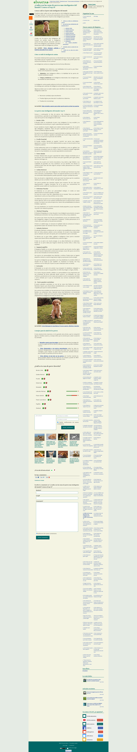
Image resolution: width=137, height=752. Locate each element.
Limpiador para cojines (86, 628)
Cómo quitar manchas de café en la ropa (88, 450)
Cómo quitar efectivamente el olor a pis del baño (88, 68)
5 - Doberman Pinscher (69, 34)
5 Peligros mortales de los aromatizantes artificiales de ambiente (88, 322)
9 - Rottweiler (67, 41)
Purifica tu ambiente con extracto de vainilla (88, 383)
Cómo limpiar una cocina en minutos (87, 102)
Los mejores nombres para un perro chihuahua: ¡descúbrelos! (50, 460)
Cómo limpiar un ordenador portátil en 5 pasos (87, 401)
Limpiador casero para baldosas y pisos (98, 98)
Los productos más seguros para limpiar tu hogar (88, 547)
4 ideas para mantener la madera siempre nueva (98, 407)
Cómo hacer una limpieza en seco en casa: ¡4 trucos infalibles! (87, 274)
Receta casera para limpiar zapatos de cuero (98, 152)
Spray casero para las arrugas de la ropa (98, 348)
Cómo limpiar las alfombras (86, 220)
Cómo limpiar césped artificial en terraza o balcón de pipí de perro (88, 304)
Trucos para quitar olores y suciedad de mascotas (98, 147)
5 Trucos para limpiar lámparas (87, 243)
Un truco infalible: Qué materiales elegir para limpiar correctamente (98, 494)
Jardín (84, 23)
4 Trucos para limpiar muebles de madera (87, 49)
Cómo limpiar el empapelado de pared (98, 188)
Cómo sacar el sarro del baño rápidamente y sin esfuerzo (87, 135)
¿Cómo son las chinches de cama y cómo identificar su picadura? (87, 523)
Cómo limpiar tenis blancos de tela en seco (88, 87)
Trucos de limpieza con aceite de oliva (98, 461)
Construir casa (86, 20)
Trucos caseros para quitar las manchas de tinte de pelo (87, 112)
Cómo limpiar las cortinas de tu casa (98, 333)
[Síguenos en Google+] (84, 731)
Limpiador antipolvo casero (98, 411)
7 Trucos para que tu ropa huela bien (98, 173)
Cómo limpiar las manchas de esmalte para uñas (98, 579)
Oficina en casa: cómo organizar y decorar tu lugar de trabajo (87, 624)
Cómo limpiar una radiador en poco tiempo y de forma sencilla (98, 281)
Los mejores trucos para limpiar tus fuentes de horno (87, 158)
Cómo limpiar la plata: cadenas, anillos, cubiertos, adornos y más (87, 168)
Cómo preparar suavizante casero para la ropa (98, 232)
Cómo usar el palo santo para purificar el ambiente (98, 416)
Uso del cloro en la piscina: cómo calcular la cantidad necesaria (98, 38)
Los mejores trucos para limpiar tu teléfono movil (87, 248)
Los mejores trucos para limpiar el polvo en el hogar (87, 232)
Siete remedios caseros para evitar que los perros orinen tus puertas (60, 106)
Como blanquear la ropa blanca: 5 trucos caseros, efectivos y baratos (60, 326)
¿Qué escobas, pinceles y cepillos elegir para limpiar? (98, 421)
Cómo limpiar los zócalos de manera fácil (88, 569)
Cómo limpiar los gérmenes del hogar (98, 551)
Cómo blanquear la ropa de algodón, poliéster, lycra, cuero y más (98, 112)
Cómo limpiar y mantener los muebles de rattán (98, 273)
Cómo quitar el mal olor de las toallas (98, 197)
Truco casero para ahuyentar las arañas (98, 344)
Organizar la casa (63, 1)
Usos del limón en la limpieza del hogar (98, 596)
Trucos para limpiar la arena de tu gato (98, 643)
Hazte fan (100, 727)
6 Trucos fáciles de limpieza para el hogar (87, 468)
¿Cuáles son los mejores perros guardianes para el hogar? (87, 488)
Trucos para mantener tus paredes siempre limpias (88, 361)
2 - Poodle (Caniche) (69, 30)
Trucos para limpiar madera (98, 67)
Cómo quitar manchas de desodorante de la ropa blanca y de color (88, 529)
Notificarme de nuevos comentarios (47, 533)
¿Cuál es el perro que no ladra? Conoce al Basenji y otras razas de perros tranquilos (39, 444)
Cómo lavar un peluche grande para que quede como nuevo (87, 238)
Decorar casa (96, 20)
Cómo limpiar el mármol (97, 438)
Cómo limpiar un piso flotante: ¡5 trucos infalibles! (98, 129)
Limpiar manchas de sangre (98, 352)
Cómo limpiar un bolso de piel (86, 264)
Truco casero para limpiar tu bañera (87, 316)
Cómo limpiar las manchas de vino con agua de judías (98, 481)
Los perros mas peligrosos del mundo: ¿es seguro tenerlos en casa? (74, 443)
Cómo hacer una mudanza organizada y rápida (98, 451)
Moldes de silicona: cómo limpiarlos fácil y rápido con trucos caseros (87, 208)
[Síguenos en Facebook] (84, 728)
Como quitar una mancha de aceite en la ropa (88, 45)
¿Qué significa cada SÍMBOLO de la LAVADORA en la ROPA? (87, 474)
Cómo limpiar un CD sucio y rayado (87, 286)
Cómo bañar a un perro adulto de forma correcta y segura (62, 460)
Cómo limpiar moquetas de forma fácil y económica (98, 629)
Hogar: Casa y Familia (54, 1)
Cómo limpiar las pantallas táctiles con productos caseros (98, 540)
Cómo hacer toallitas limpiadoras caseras (98, 365)
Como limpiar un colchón (97, 184)
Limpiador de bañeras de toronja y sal (98, 569)
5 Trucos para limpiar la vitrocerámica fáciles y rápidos (98, 523)
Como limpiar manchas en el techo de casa (98, 574)
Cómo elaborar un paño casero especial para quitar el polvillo (98, 609)
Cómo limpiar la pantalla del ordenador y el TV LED (88, 129)
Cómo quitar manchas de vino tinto (88, 420)
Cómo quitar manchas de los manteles (98, 49)
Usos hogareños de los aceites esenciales (98, 639)
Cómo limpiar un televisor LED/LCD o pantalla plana (87, 388)
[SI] (45, 370)
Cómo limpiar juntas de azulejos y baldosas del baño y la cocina (98, 310)
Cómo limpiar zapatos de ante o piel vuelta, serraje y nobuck (98, 158)
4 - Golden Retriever (69, 33)
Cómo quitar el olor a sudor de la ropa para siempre (87, 189)
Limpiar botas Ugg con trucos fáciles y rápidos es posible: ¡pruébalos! (98, 317)
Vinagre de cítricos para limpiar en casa (87, 584)
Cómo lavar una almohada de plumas (98, 259)
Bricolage (96, 16)
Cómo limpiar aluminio (97, 118)
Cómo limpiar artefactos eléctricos (98, 655)
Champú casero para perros (98, 178)
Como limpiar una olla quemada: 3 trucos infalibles (88, 292)
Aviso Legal (65, 745)
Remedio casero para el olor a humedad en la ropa (98, 78)
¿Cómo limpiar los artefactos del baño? (87, 356)
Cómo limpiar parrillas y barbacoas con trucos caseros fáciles (98, 529)
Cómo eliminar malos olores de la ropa (98, 166)
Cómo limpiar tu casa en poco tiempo (87, 415)
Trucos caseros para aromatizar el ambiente (98, 226)
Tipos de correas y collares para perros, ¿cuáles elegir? (87, 617)
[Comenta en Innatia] (84, 716)
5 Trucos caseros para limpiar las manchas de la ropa (88, 107)
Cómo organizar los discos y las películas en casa (87, 579)
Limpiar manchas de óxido (87, 57)
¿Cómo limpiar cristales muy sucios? (98, 83)
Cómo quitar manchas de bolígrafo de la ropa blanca (88, 73)
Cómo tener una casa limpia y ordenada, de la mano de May (87, 563)
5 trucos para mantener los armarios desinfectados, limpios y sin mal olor (98, 141)
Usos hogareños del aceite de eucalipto (87, 551)
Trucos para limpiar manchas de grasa (98, 53)
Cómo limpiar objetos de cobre (98, 243)
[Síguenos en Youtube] (84, 720)
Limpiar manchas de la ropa (88, 139)
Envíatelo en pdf (31, 35)
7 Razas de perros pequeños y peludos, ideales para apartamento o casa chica (63, 444)
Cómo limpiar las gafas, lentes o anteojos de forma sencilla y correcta (87, 310)
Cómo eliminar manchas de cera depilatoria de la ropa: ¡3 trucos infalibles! (98, 254)
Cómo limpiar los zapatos (86, 122)
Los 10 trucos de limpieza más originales (88, 445)
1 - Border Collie (68, 28)
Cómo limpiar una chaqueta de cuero (98, 264)
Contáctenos (71, 745)
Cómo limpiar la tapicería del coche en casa (98, 585)
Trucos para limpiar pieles (87, 162)
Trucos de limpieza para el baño (87, 98)
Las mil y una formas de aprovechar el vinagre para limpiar (87, 334)
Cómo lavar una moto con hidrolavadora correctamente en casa (88, 635)
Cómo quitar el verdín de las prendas (87, 348)
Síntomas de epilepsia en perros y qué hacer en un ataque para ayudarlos (87, 495)
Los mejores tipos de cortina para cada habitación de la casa (98, 515)
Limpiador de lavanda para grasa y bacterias (87, 426)
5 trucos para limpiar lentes (87, 83)
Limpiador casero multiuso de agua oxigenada (97, 378)
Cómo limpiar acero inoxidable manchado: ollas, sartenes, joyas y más (98, 208)
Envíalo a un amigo (31, 24)
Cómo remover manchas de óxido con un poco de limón (98, 329)
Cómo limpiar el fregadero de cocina (87, 344)
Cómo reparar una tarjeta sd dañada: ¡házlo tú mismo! (98, 488)
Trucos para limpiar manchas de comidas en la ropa (98, 221)
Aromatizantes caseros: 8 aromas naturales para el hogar (98, 388)
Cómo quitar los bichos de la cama (97, 162)
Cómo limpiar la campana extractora (98, 356)
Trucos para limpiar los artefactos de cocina (98, 457)
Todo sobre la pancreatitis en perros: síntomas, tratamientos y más (87, 501)
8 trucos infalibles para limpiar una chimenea (98, 193)
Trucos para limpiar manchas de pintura (98, 61)
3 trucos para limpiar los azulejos (98, 106)
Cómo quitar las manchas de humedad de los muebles (87, 340)
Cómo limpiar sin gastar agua (86, 555)
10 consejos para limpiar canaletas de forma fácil (87, 574)
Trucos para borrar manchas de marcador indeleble (87, 226)
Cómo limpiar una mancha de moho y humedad (87, 62)
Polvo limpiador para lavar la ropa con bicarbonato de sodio (98, 202)
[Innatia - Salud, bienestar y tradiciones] (41, 2)
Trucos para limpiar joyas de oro (87, 77)
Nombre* (38, 490)
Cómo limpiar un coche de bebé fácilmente (97, 340)
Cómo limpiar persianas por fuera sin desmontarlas (88, 299)
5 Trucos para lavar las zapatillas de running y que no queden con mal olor (98, 557)
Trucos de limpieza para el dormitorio (87, 456)
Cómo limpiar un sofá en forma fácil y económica (87, 174)
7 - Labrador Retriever (69, 37)
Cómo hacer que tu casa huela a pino (98, 371)
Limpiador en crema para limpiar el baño (98, 383)
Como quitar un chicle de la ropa (98, 392)
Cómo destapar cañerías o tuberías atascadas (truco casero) (87, 32)
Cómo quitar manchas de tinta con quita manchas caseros (98, 45)
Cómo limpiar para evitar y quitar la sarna (98, 72)
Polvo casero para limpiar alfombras (98, 303)
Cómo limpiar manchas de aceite (87, 396)
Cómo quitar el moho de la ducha (87, 94)
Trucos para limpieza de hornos (87, 146)
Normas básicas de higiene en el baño (87, 377)
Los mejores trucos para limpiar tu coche (98, 102)
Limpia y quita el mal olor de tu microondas (87, 268)
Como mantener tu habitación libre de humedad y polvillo (87, 366)
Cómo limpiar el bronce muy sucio (87, 118)
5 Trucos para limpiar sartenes (98, 134)
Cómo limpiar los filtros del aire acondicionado (97, 535)
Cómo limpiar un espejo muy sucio (86, 406)
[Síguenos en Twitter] (84, 735)
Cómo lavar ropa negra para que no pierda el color (87, 329)
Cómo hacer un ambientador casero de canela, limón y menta (87, 215)
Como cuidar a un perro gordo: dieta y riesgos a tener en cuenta (51, 443)
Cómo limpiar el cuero (88, 52)
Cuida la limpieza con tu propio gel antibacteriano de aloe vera (98, 650)
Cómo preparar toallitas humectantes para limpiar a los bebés (87, 541)
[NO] (47, 370)
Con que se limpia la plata (98, 236)
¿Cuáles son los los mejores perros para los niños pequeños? (98, 624)
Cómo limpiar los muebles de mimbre (98, 268)
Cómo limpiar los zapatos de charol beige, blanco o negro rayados (98, 293)
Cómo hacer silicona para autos (98, 57)
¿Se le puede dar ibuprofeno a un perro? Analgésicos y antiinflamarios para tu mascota (88, 610)
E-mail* (38, 496)
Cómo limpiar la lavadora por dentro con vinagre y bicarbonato (98, 88)
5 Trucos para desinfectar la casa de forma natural (87, 179)
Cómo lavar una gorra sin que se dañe (87, 197)
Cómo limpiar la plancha (86, 184)
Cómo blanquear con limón (98, 396)
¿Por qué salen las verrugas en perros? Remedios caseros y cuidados (74, 460)
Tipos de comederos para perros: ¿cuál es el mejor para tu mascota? (98, 617)
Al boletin (85, 671)
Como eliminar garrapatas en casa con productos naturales (88, 152)
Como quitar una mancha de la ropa (98, 400)
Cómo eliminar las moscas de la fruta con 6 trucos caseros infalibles (87, 603)
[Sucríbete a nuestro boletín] (84, 724)
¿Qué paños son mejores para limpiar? (98, 321)
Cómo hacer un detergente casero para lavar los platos (87, 260)
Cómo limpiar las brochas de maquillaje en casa (87, 535)
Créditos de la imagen (73, 747)
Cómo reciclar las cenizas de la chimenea (98, 360)
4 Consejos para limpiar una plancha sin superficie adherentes (98, 602)
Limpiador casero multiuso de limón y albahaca (98, 547)
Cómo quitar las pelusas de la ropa (87, 279)
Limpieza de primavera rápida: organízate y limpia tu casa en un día (98, 564)
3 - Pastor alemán (68, 31)
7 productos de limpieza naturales (87, 411)
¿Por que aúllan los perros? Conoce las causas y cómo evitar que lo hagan (39, 460)
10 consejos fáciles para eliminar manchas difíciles (98, 469)
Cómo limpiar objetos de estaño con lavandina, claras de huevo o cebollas (87, 372)
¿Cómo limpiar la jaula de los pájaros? (88, 648)
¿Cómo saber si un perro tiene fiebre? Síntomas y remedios (87, 434)
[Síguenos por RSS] (84, 739)
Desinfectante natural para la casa (98, 213)
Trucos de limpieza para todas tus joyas (87, 639)
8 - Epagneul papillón (69, 39)
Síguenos (100, 731)
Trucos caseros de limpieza (73, 1)
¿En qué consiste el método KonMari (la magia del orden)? (98, 287)
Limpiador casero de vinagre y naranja (87, 201)
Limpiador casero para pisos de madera (98, 94)
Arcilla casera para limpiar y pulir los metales (87, 656)
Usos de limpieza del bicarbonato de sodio (87, 392)
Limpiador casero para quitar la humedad (88, 352)
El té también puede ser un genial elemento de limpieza (88, 597)
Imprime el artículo (31, 30)
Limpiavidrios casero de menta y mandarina (98, 473)
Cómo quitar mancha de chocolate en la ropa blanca (87, 644)
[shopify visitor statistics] (68, 750)
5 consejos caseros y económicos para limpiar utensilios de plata (87, 439)
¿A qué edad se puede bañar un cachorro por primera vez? (98, 446)
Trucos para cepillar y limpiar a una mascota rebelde (87, 590)
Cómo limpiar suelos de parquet (87, 193)
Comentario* (39, 501)
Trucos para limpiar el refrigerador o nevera (98, 247)
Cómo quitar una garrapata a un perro (87, 252)
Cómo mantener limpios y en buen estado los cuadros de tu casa (98, 590)
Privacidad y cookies (73, 743)
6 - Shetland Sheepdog (69, 36)
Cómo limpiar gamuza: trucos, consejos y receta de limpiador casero (98, 123)
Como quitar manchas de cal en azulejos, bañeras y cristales (98, 299)
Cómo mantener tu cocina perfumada (98, 634)
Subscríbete (100, 720)
